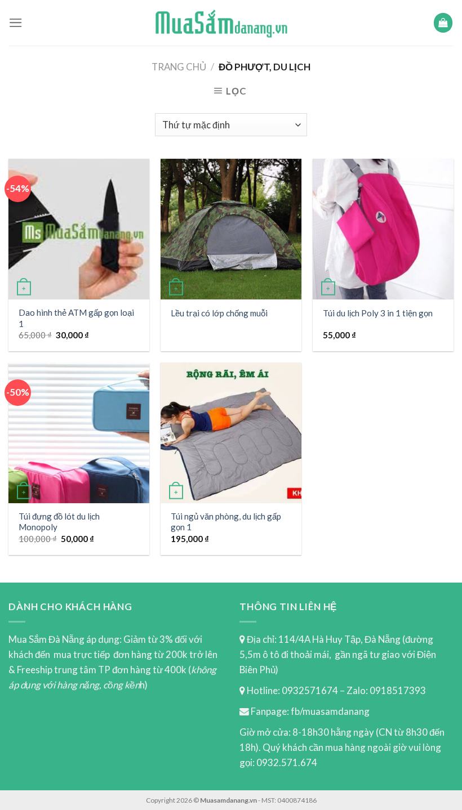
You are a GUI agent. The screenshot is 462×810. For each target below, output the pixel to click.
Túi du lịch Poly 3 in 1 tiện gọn (378, 313)
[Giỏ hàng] (443, 22)
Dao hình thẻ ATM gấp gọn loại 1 (76, 318)
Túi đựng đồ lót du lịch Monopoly (59, 521)
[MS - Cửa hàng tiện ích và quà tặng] (221, 23)
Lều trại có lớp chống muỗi (219, 313)
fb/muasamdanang (330, 711)
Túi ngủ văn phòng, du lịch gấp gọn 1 (226, 521)
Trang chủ (179, 67)
